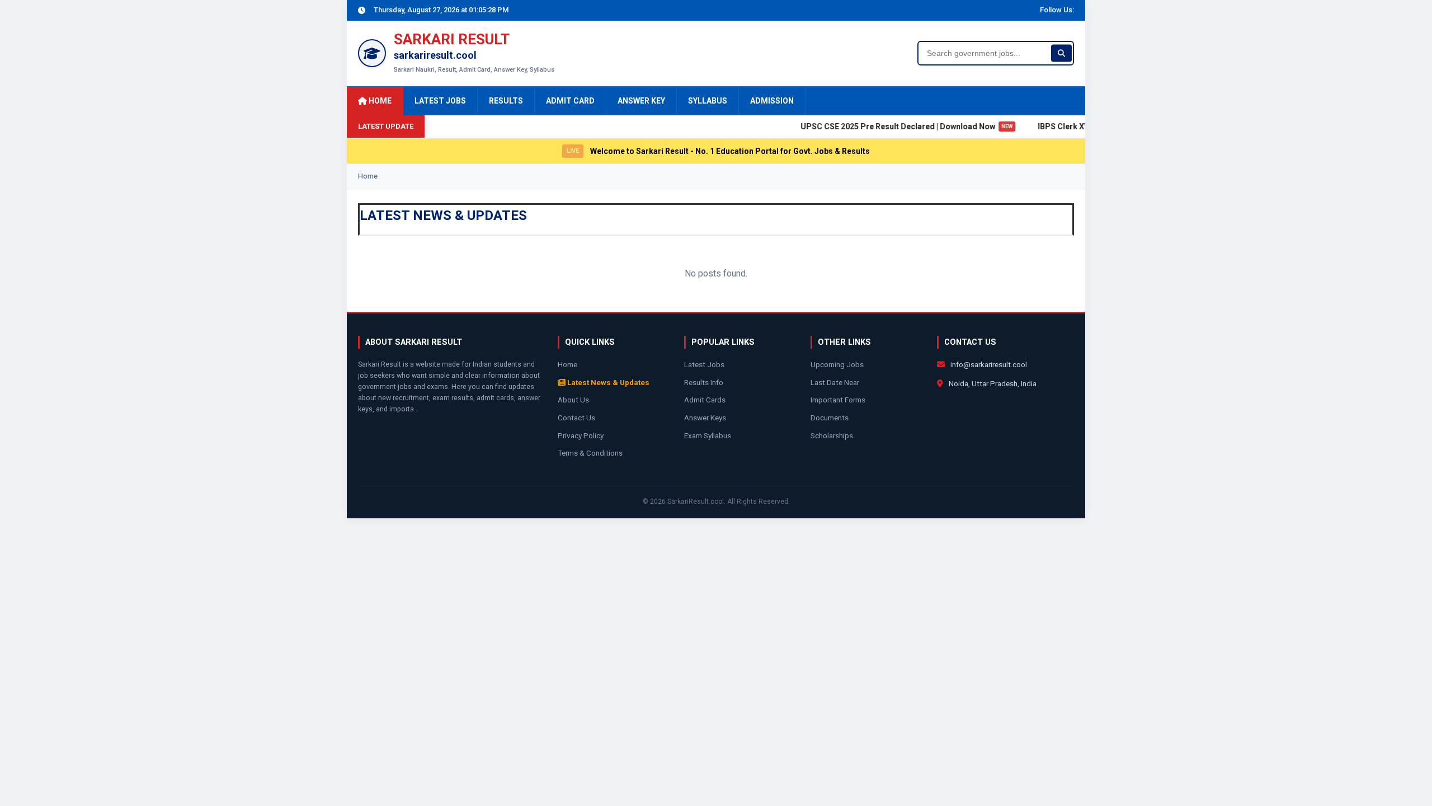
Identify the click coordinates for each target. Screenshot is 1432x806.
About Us (573, 399)
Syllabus (707, 100)
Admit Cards (705, 399)
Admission (772, 100)
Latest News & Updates (607, 382)
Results (506, 100)
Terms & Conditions (590, 452)
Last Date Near (835, 382)
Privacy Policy (581, 435)
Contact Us (576, 417)
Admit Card (570, 100)
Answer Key (641, 100)
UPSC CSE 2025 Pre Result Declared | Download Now (893, 126)
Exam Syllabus (707, 435)
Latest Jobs (440, 100)
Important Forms (838, 399)
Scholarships (832, 435)
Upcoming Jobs (837, 364)
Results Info (703, 382)
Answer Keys (705, 417)
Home (379, 100)
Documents (830, 417)
